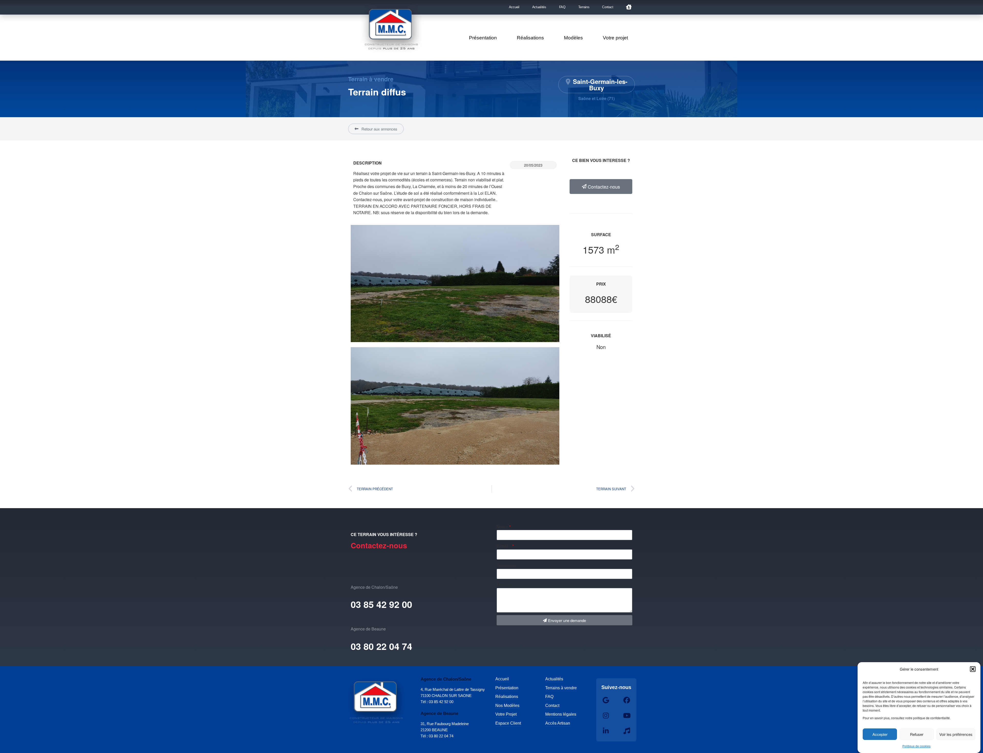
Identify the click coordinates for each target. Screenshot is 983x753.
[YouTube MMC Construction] (626, 715)
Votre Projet (506, 714)
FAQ (562, 7)
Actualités (539, 7)
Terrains (584, 7)
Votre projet (615, 37)
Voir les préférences (956, 734)
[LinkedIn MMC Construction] (606, 731)
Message (505, 585)
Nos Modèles (507, 705)
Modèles (573, 37)
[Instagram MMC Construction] (606, 715)
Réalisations (530, 37)
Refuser (916, 734)
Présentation (483, 37)
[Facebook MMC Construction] (626, 700)
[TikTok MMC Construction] (626, 731)
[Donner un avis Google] (606, 700)
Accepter (880, 734)
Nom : (502, 527)
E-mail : (504, 546)
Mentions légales (560, 714)
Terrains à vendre (561, 688)
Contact (607, 7)
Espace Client (508, 723)
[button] (972, 669)
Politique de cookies (916, 746)
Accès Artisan (557, 723)
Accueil (514, 7)
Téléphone (506, 565)
